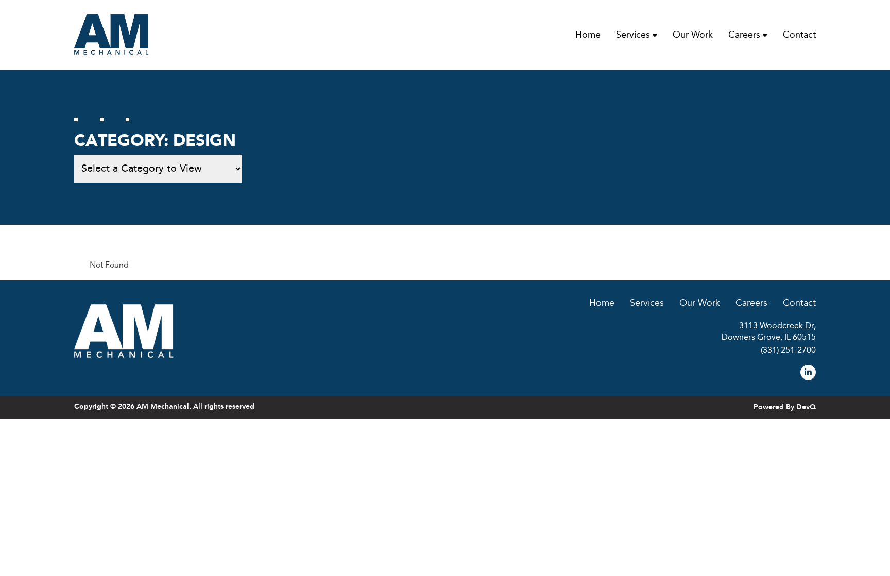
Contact (799, 34)
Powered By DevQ (785, 407)
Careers (744, 34)
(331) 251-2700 (788, 350)
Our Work (693, 34)
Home (588, 34)
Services (633, 34)
